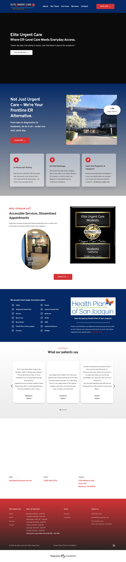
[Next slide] (114, 386)
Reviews (66, 514)
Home (11, 514)
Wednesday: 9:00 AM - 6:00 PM (36, 519)
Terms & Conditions (70, 545)
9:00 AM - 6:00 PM (38, 514)
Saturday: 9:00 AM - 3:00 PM (35, 528)
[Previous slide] (11, 386)
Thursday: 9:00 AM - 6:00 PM (36, 522)
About (11, 518)
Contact (11, 525)
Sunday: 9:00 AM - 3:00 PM (35, 531)
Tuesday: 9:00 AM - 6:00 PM (35, 517)
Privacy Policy (58, 545)
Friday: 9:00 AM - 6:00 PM (35, 525)
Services (12, 521)
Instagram (67, 518)
